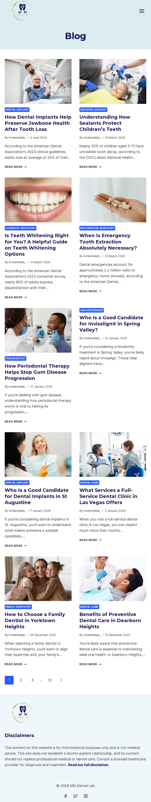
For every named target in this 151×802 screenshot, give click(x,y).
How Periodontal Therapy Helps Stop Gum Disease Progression (37, 372)
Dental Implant (17, 109)
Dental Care (89, 482)
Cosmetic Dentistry (21, 228)
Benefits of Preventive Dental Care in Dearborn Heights (110, 620)
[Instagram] (86, 796)
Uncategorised (91, 310)
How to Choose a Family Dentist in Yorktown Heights (35, 620)
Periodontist (16, 358)
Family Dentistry (18, 606)
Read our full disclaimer (88, 765)
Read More (16, 166)
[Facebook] (65, 796)
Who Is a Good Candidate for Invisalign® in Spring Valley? (111, 324)
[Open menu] (141, 11)
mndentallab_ (17, 137)
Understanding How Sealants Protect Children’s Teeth (104, 123)
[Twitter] (75, 796)
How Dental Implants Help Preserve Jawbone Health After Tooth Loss (38, 123)
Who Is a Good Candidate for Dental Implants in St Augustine (37, 496)
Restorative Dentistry (97, 228)
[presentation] (38, 81)
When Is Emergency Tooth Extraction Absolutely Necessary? (108, 242)
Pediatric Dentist (93, 109)
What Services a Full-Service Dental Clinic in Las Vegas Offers (108, 496)
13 (50, 680)
